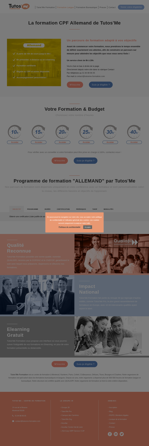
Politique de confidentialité (69, 227)
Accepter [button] (88, 227)
